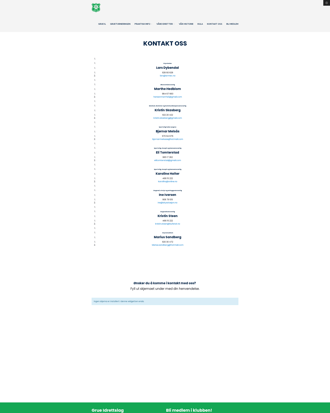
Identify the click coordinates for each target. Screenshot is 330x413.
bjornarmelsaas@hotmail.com (167, 139)
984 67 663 (167, 93)
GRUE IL (102, 24)
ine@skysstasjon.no (167, 202)
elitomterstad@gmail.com (167, 160)
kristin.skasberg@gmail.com (167, 118)
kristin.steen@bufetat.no (167, 223)
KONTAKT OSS (214, 24)
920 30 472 (167, 241)
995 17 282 (168, 157)
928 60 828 (167, 72)
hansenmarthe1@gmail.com (167, 96)
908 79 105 (167, 199)
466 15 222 (167, 178)
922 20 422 (167, 114)
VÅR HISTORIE (186, 24)
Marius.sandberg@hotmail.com (167, 244)
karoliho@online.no (167, 181)
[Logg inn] (326, 3)
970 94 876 (167, 136)
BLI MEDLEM (232, 24)
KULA (200, 24)
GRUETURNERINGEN (120, 24)
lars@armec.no (167, 75)
